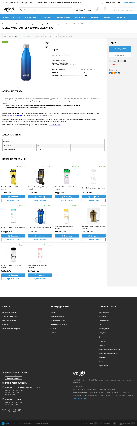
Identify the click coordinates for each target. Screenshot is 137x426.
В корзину (14, 197)
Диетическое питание (9, 316)
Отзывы (101, 361)
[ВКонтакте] (110, 73)
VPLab (85, 75)
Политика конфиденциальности (109, 349)
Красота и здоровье (9, 320)
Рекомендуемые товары (58, 324)
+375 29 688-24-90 (55, 125)
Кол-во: (114, 61)
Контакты (102, 345)
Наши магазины (30, 17)
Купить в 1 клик (13, 200)
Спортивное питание (9, 312)
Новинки (53, 312)
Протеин (53, 333)
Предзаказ (122, 49)
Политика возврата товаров (108, 353)
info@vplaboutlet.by (16, 382)
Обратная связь (104, 366)
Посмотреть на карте (80, 398)
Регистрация (88, 10)
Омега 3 (53, 329)
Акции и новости (63, 17)
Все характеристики (88, 69)
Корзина (128, 423)
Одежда (5, 324)
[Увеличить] (26, 62)
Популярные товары (57, 316)
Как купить (95, 17)
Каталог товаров (12, 17)
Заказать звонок (13, 378)
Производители (80, 17)
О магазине (102, 357)
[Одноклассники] (113, 73)
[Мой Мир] (116, 73)
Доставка (107, 17)
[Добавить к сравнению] (47, 47)
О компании (45, 17)
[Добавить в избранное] (47, 43)
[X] (119, 73)
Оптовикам (120, 17)
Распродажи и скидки (57, 320)
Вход (81, 10)
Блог (100, 324)
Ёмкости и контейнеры (15, 116)
